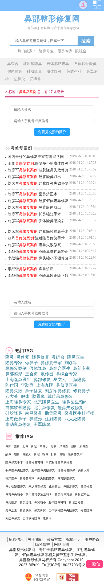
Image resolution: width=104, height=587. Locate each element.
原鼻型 (63, 446)
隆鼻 (9, 357)
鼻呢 (62, 454)
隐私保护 (42, 544)
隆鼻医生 (75, 357)
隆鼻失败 (13, 390)
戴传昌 (47, 374)
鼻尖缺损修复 (46, 478)
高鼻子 (43, 446)
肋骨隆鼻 (53, 413)
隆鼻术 (47, 518)
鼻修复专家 (51, 362)
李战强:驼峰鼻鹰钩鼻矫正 (38, 251)
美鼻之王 (11, 510)
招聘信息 (16, 539)
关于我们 (35, 539)
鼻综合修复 (76, 502)
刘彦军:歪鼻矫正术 (32, 194)
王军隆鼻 (42, 424)
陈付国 (11, 385)
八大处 (11, 396)
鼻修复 (23, 357)
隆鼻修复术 (75, 454)
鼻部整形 (13, 374)
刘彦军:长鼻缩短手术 (34, 214)
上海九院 (44, 385)
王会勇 (31, 374)
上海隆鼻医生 (18, 379)
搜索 (86, 41)
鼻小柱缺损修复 (15, 486)
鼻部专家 (81, 368)
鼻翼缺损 (25, 510)
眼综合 (80, 51)
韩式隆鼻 (11, 478)
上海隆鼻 (77, 379)
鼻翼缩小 (40, 502)
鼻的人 (26, 454)
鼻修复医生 (66, 385)
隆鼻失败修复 (70, 407)
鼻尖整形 (11, 502)
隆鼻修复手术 (14, 462)
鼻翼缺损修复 (66, 478)
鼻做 (34, 446)
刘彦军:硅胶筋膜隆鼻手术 (38, 231)
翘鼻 (17, 454)
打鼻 (54, 454)
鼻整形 (35, 419)
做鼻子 (31, 362)
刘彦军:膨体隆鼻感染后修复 (38, 221)
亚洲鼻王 (55, 486)
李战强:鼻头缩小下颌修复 (38, 258)
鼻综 (37, 454)
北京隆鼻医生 (46, 402)
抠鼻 (45, 454)
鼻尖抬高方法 (63, 494)
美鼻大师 (84, 470)
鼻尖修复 (86, 486)
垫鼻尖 (19, 79)
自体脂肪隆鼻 (58, 63)
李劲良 (27, 385)
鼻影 (8, 446)
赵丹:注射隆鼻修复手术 (36, 238)
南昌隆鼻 (33, 413)
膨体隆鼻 (54, 71)
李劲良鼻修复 (18, 424)
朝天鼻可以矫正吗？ (39, 494)
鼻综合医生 (59, 368)
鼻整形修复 (70, 486)
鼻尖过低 (25, 502)
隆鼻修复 (46, 51)
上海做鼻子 (16, 419)
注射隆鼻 (53, 419)
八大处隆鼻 (75, 419)
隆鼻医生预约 (74, 402)
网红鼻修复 (12, 518)
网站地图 (61, 544)
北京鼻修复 (44, 407)
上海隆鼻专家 (18, 402)
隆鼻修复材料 (34, 462)
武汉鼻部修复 (37, 486)
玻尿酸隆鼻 (32, 63)
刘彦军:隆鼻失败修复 (34, 245)
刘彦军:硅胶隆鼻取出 (34, 176)
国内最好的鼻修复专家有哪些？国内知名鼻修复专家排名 (38, 156)
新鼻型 (83, 446)
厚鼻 (54, 446)
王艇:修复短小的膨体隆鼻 (38, 163)
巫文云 (59, 379)
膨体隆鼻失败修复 (43, 470)
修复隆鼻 (86, 510)
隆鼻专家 (13, 362)
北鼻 (25, 446)
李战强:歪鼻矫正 (31, 269)
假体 (25, 396)
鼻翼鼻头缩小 (14, 494)
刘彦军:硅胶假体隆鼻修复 (38, 201)
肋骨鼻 (38, 396)
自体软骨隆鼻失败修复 (63, 510)
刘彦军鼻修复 (57, 390)
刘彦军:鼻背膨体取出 (34, 207)
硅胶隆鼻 (34, 71)
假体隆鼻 (14, 71)
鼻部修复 (42, 379)
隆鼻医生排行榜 (79, 413)
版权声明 (73, 539)
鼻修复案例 (16, 368)
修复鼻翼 (40, 510)
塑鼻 (74, 446)
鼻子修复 (33, 390)
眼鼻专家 (65, 51)
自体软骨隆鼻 (85, 63)
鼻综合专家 (66, 374)
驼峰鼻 (35, 79)
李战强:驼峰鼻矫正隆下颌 (38, 275)
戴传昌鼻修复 (60, 396)
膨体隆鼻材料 (57, 502)
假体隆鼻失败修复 (17, 470)
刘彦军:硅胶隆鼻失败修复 (38, 170)
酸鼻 (8, 454)
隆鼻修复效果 (66, 470)
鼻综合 (12, 63)
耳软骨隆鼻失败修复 (59, 462)
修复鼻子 (81, 390)
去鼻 (17, 446)
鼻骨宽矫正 (82, 494)
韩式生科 (74, 71)
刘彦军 (71, 362)
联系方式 (54, 539)
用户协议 (92, 539)
